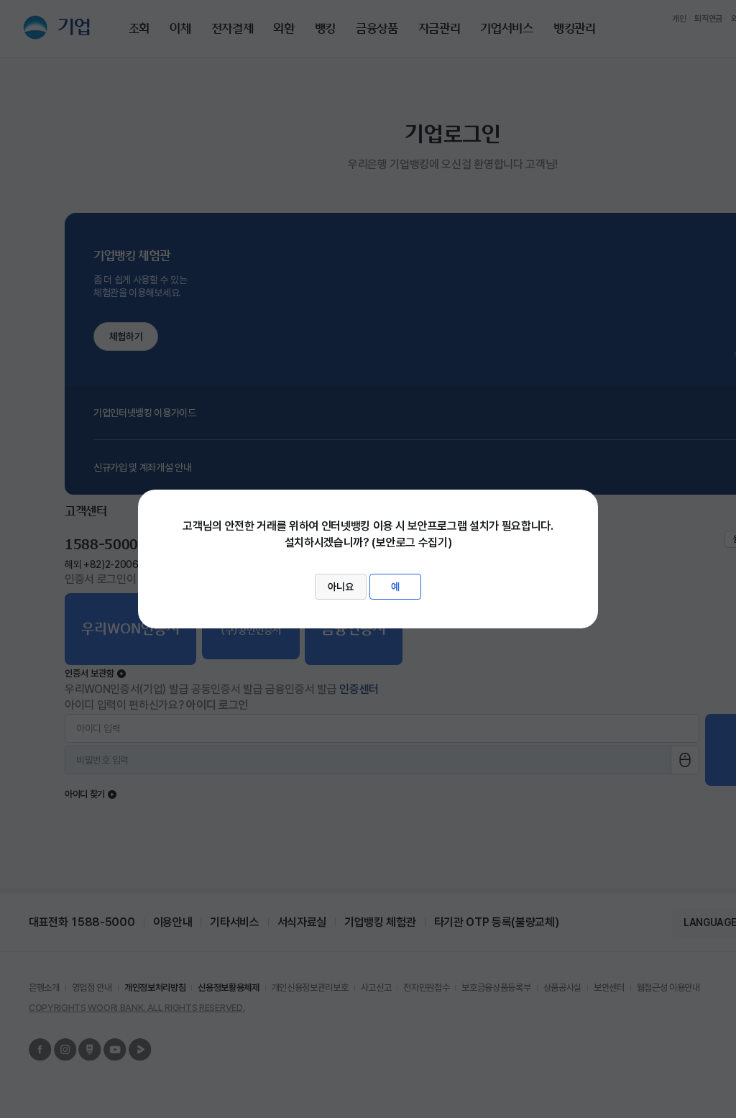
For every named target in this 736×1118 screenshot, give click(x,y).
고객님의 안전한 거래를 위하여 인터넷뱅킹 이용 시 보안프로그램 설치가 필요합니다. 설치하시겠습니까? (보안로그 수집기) (368, 555)
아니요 (341, 586)
